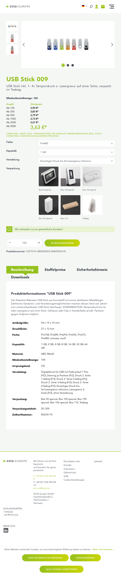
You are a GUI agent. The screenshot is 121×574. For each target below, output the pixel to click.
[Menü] (111, 6)
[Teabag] (92, 205)
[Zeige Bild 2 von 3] (68, 65)
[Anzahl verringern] (10, 243)
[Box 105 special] (92, 176)
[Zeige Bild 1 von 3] (63, 65)
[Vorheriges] (23, 45)
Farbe (9, 142)
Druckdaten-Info (72, 461)
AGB (66, 476)
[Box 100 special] (70, 176)
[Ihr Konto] (97, 6)
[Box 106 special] (48, 205)
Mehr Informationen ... (104, 549)
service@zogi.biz (41, 488)
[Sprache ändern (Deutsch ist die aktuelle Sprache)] (84, 6)
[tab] (22, 270)
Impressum (69, 468)
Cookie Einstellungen (74, 479)
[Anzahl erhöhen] (39, 243)
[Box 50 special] (48, 176)
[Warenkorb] (103, 6)
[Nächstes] (112, 45)
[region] (60, 44)
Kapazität (11, 150)
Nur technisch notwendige (45, 557)
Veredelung (12, 159)
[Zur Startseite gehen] (18, 6)
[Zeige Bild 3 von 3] (72, 65)
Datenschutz (70, 472)
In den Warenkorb (62, 243)
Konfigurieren (85, 557)
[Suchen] (91, 6)
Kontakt (67, 465)
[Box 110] (70, 205)
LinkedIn (98, 461)
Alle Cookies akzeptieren (61, 569)
